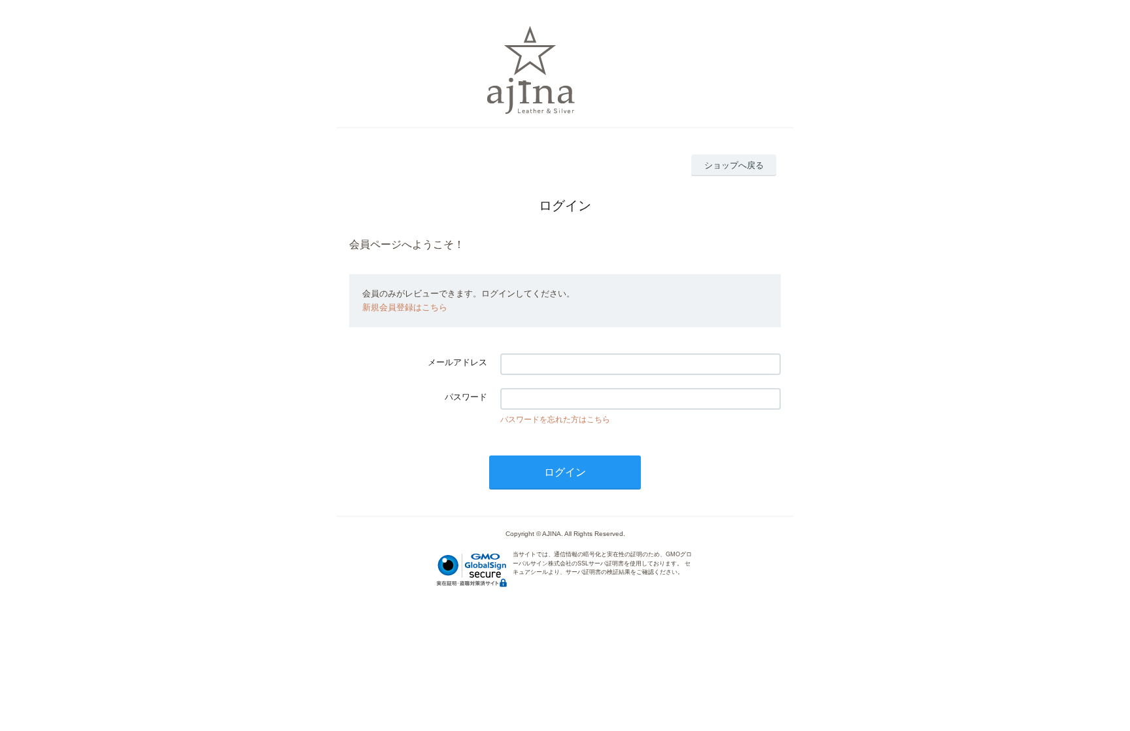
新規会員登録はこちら (404, 307)
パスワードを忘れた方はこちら (555, 419)
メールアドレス (457, 362)
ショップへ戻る (734, 165)
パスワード (466, 397)
